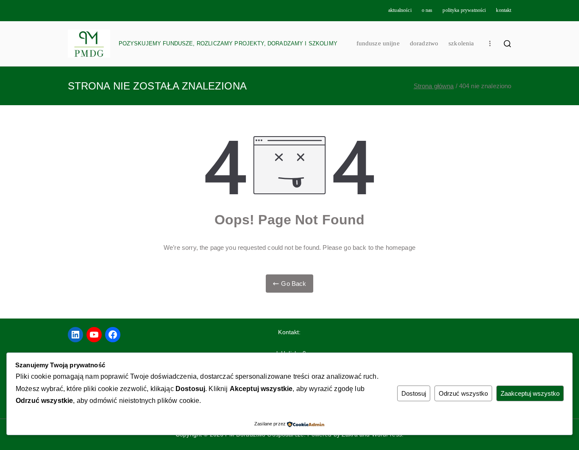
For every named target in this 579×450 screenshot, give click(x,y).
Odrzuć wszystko (463, 393)
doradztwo (424, 43)
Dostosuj (413, 393)
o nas (427, 10)
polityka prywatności (464, 10)
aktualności (400, 10)
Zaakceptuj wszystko (530, 393)
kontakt (503, 10)
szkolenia (461, 43)
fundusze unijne (378, 43)
